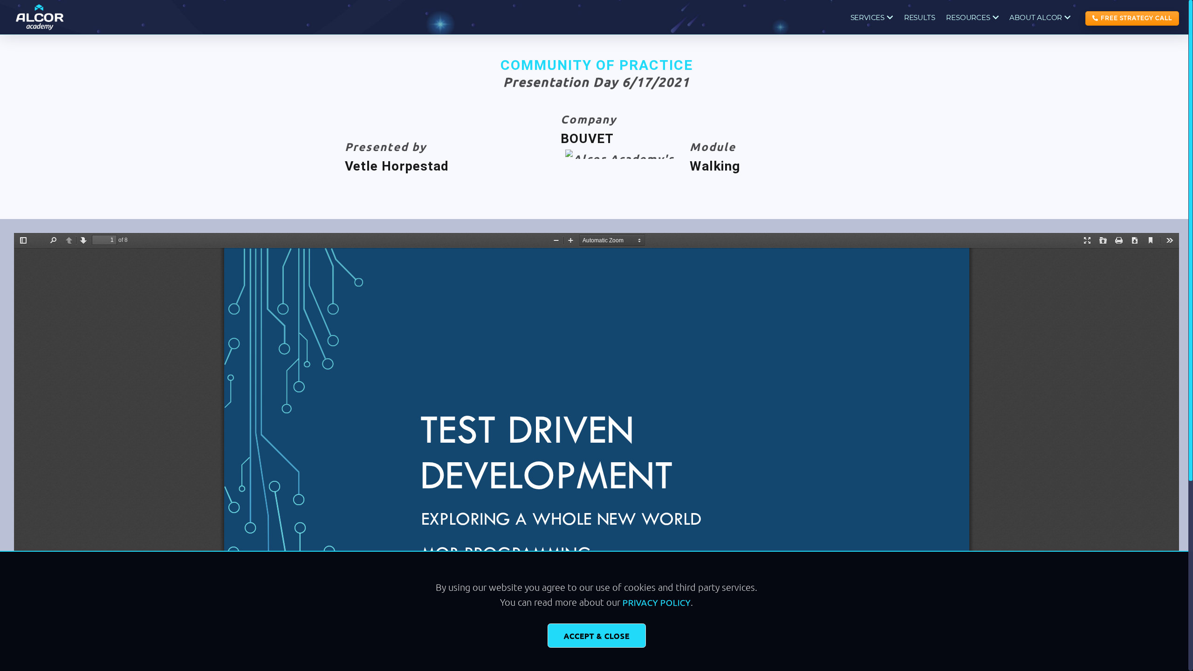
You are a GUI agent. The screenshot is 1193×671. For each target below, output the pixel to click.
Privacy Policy (657, 602)
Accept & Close (597, 635)
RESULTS (919, 17)
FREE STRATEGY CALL (1136, 17)
